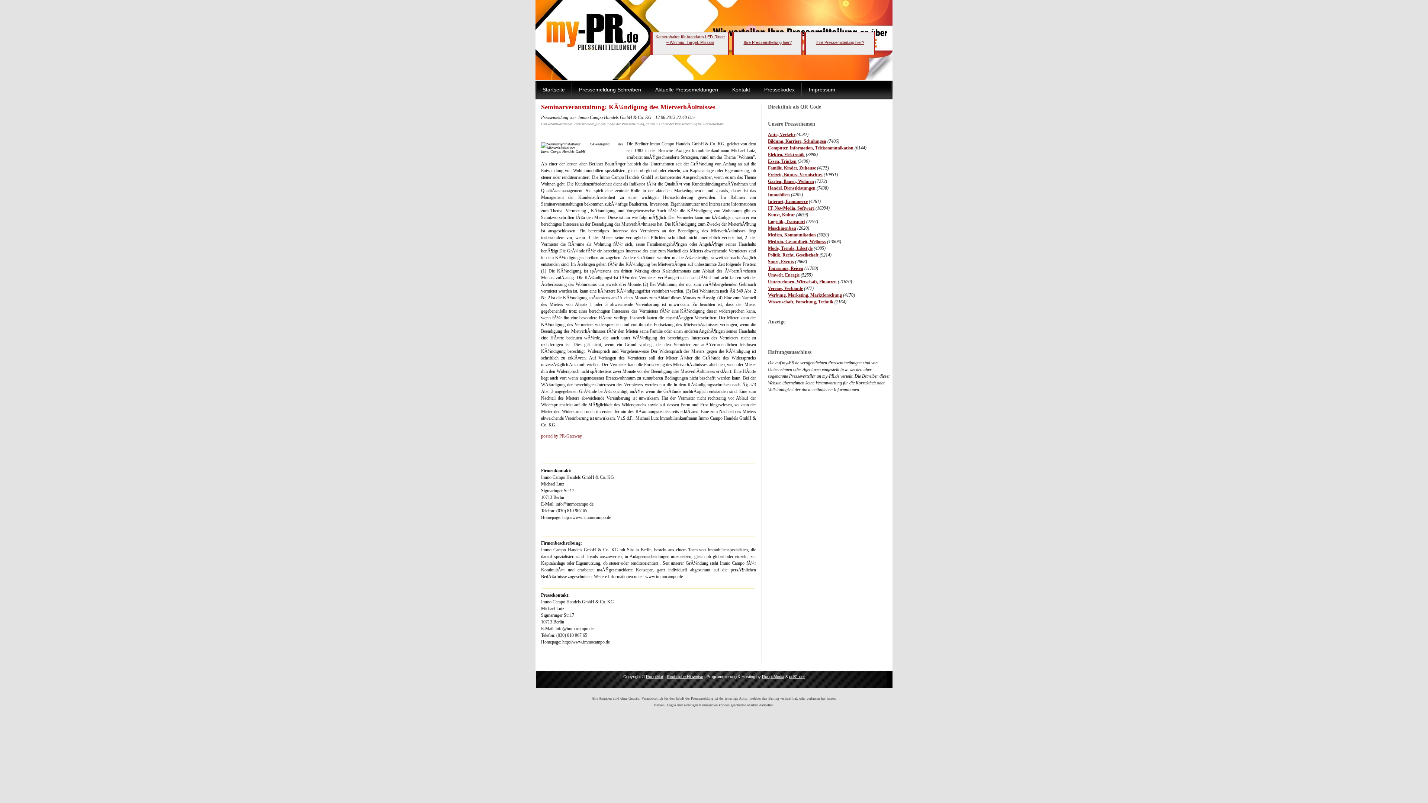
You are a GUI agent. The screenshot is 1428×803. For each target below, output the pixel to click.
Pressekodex (779, 90)
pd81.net (797, 676)
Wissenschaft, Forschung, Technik (800, 301)
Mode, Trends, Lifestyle (790, 248)
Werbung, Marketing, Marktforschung (805, 295)
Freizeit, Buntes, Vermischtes (795, 174)
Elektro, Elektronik (786, 154)
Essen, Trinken (782, 161)
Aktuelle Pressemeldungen (686, 90)
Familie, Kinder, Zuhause (792, 168)
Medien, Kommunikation (792, 235)
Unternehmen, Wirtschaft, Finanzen (802, 281)
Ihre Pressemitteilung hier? (768, 42)
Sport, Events (781, 261)
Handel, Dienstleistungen (792, 188)
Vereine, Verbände (785, 288)
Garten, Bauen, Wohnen (791, 181)
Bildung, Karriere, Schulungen (797, 141)
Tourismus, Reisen (785, 268)
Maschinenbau (782, 228)
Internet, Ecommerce (788, 201)
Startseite (554, 90)
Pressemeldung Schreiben (610, 90)
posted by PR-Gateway (561, 436)
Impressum (822, 90)
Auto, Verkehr (781, 134)
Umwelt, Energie (784, 275)
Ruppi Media (773, 676)
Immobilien (779, 194)
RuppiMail (654, 676)
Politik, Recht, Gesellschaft (793, 255)
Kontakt (741, 90)
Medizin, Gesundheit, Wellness (797, 241)
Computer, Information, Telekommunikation (810, 148)
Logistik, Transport (786, 221)
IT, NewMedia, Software (791, 208)
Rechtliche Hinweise (685, 676)
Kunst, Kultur (781, 214)
